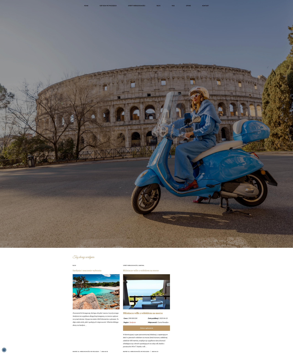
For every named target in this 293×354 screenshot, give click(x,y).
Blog (158, 6)
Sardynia (141, 265)
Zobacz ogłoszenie (146, 328)
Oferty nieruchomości (136, 6)
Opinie (188, 6)
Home (86, 6)
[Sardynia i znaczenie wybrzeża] (96, 291)
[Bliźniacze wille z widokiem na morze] (146, 291)
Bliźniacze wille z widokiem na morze (141, 270)
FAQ (173, 6)
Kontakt (205, 6)
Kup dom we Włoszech (108, 6)
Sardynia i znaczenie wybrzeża (87, 270)
